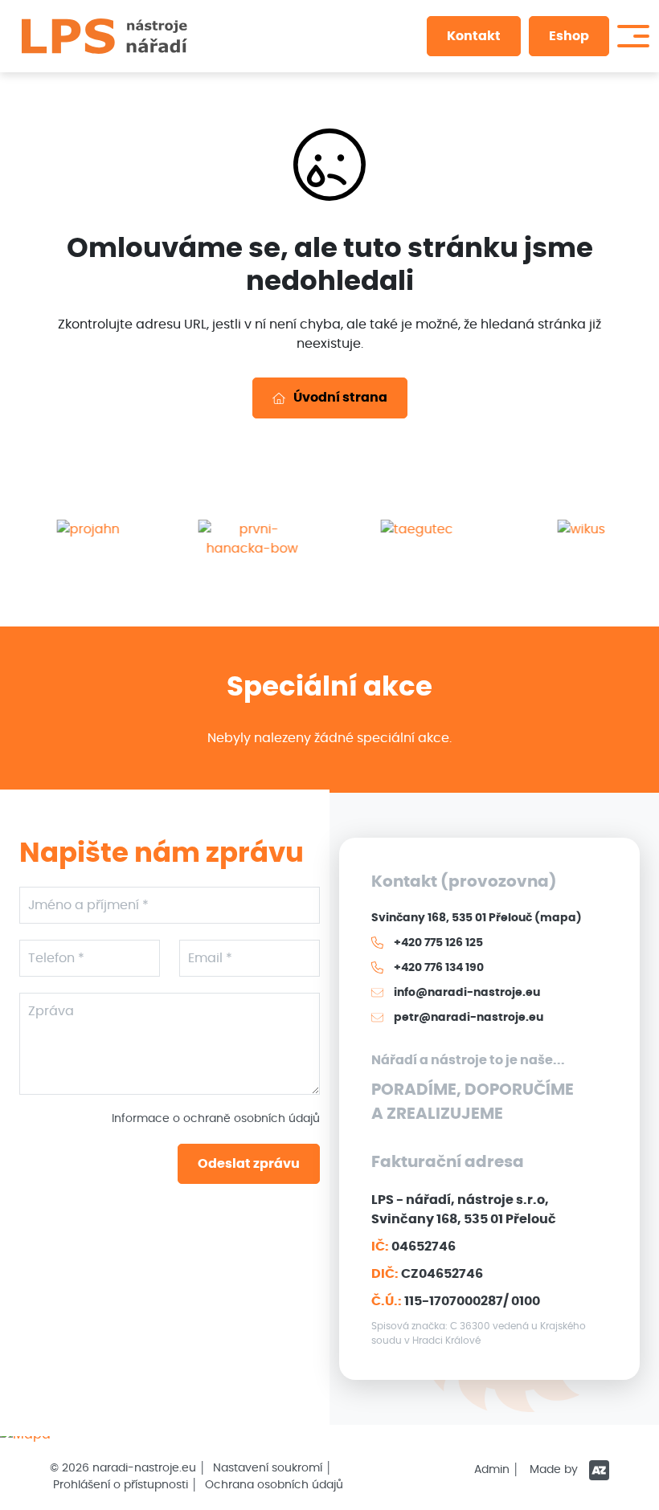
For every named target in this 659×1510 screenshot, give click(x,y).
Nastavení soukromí (267, 1468)
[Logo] (104, 36)
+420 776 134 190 (437, 967)
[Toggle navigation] (633, 36)
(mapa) (558, 918)
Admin (492, 1469)
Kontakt (474, 36)
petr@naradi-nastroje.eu (467, 1017)
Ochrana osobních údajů (274, 1485)
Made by (555, 1469)
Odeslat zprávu (249, 1163)
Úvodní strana (340, 397)
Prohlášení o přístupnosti (120, 1485)
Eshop (569, 36)
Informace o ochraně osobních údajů (216, 1118)
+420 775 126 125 (437, 943)
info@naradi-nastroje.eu (465, 992)
